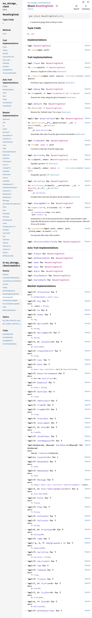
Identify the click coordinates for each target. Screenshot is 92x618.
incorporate (37, 228)
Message (41, 479)
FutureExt (42, 418)
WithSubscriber (46, 610)
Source (30, 9)
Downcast (42, 382)
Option (61, 489)
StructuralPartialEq (45, 241)
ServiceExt (43, 561)
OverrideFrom (48, 489)
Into (43, 427)
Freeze (37, 253)
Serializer (40, 193)
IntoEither (43, 436)
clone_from (37, 76)
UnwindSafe (40, 280)
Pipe (39, 507)
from (33, 145)
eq (32, 159)
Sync (36, 266)
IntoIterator (39, 212)
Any (39, 301)
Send (36, 262)
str (54, 231)
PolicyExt (42, 520)
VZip (43, 601)
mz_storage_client (34, 3)
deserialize (37, 123)
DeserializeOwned (47, 373)
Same (39, 538)
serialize (36, 185)
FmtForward (43, 400)
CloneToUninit (45, 351)
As (38, 310)
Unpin (37, 271)
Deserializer (41, 130)
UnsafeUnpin (40, 275)
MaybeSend (42, 461)
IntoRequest (44, 440)
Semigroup (51, 543)
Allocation (43, 292)
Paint (40, 498)
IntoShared (62, 445)
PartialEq (39, 155)
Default (38, 104)
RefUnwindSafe (42, 258)
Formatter (58, 93)
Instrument (43, 423)
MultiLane (38, 607)
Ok (43, 188)
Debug (37, 89)
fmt (33, 93)
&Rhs (52, 168)
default (35, 108)
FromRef (41, 409)
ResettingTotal (42, 45)
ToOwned (41, 570)
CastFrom (37, 347)
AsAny (40, 314)
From (36, 140)
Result (76, 93)
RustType (37, 535)
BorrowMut (42, 332)
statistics (47, 3)
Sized (39, 215)
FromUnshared (43, 453)
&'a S (61, 543)
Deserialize (46, 118)
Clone (37, 63)
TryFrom (45, 583)
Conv (39, 360)
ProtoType (46, 529)
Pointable (42, 516)
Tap (39, 565)
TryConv (41, 579)
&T (67, 489)
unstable (79, 76)
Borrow (41, 323)
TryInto (45, 592)
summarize (36, 207)
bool (75, 159)
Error (51, 125)
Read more (61, 71)
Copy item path (57, 6)
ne (32, 168)
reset (34, 50)
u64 (60, 16)
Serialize (39, 181)
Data (39, 364)
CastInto (46, 342)
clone (34, 67)
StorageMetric (42, 203)
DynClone (42, 391)
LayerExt (42, 457)
